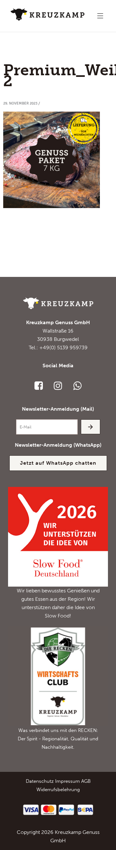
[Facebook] (39, 386)
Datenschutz (40, 781)
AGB (86, 781)
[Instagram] (58, 386)
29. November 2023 (20, 103)
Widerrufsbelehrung (58, 789)
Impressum (67, 781)
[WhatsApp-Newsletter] (77, 386)
